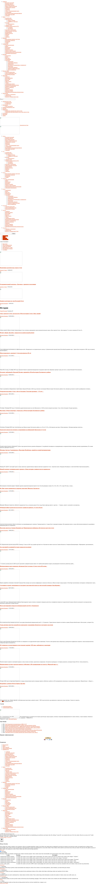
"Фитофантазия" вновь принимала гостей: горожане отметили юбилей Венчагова (23, 730)
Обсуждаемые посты (7, 245)
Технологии (5, 93)
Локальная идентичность (10, 53)
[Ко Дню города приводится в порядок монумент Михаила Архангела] (10, 503)
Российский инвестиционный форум (13, 13)
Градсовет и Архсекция (10, 29)
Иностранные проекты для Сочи (12, 39)
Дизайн (7, 42)
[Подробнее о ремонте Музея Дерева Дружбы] (10, 699)
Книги (6, 56)
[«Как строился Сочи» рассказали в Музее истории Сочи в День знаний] (10, 329)
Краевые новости (9, 4)
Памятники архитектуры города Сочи (13, 110)
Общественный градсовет (11, 31)
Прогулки (7, 58)
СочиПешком (8, 12)
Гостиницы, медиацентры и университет (17, 65)
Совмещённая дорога (10, 83)
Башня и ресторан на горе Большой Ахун (12, 301)
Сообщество (5, 43)
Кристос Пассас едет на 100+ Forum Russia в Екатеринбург (18, 728)
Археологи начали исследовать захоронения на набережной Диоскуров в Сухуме (23, 429)
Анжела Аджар (3, 270)
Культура (7, 22)
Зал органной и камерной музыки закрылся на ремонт (15, 547)
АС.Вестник (8, 103)
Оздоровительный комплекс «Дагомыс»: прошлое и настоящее (18, 284)
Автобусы (7, 76)
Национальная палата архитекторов (13, 52)
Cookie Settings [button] (3, 837)
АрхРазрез (7, 9)
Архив (4, 115)
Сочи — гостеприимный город (12, 11)
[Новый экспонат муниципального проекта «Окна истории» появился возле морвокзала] (10, 484)
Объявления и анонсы (10, 7)
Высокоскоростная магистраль (12, 85)
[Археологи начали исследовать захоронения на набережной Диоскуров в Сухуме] (10, 445)
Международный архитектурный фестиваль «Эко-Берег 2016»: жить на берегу (22, 727)
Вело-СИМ (7, 79)
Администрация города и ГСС (12, 26)
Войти (4, 746)
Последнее (5, 243)
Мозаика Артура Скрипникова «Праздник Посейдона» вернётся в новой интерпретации (25, 450)
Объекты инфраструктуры (14, 68)
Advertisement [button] (3, 876)
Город (4, 16)
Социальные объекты (12, 67)
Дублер (6, 82)
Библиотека (5, 105)
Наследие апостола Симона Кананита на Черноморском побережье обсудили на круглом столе (27, 528)
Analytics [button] (2, 872)
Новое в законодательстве (11, 6)
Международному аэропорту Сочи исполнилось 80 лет (15, 353)
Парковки (7, 88)
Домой (1, 311)
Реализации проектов (10, 40)
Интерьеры (7, 41)
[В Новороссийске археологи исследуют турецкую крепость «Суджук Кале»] (10, 523)
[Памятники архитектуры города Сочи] (11, 265)
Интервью (7, 48)
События (5, 1)
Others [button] (1, 879)
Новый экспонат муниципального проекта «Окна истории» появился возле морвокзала (25, 469)
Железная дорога (9, 78)
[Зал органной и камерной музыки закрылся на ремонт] (10, 562)
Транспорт (5, 75)
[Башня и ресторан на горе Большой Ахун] (11, 298)
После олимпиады (12, 69)
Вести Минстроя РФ (9, 5)
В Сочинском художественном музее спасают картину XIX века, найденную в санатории (25, 645)
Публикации (8, 59)
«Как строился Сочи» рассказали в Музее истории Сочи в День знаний (20, 313)
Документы (10, 28)
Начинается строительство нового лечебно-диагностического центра (20, 725)
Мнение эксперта (9, 49)
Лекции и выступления (10, 51)
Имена (6, 46)
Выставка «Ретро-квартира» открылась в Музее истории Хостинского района (22, 410)
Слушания (10, 27)
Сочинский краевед (7, 706)
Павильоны (10, 66)
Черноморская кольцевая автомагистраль (14, 92)
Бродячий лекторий (9, 2)
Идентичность (11, 23)
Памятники (5, 109)
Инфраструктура (9, 33)
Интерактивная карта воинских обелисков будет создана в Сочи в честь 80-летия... (23, 566)
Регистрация (5, 744)
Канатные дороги (9, 90)
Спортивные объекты (13, 62)
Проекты (5, 38)
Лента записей (6, 747)
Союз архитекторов (9, 45)
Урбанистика (8, 95)
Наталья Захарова (4, 303)
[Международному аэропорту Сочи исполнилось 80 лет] (10, 368)
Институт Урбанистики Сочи (11, 96)
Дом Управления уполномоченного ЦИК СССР (16, 724)
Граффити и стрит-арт (13, 21)
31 (3, 701)
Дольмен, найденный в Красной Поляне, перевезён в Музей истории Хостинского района (25, 372)
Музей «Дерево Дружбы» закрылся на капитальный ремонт (17, 332)
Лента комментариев (7, 748)
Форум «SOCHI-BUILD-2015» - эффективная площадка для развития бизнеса (22, 726)
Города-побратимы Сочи (10, 73)
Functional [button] (2, 865)
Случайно (5, 249)
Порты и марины (9, 89)
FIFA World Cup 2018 (10, 14)
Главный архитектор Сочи (8, 107)
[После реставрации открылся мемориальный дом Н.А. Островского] (10, 621)
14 (0, 271)
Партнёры (5, 114)
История (4, 54)
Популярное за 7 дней (7, 247)
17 (0, 304)
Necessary (4, 851)
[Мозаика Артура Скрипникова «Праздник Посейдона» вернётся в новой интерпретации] (10, 465)
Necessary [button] (2, 850)
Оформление (11, 63)
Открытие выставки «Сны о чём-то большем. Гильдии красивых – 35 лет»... (22, 391)
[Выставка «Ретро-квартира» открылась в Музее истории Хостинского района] (10, 426)
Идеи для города (9, 106)
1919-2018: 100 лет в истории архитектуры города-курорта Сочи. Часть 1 (21, 732)
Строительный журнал (8, 707)
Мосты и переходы (9, 87)
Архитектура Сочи (7, 101)
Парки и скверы (11, 20)
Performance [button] (2, 868)
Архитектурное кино (10, 72)
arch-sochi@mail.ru (13, 719)
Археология (8, 55)
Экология (7, 36)
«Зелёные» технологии (10, 94)
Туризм (6, 35)
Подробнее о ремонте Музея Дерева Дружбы (12, 683)
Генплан (4, 108)
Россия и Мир (6, 71)
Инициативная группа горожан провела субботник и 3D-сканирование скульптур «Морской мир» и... (29, 664)
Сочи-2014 (7, 60)
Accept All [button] (9, 837)
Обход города (8, 81)
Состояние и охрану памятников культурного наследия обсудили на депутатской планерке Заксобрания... (30, 585)
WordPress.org (6, 749)
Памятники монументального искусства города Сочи (17, 112)
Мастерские (8, 47)
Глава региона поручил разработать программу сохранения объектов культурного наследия (26, 625)
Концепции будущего (10, 74)
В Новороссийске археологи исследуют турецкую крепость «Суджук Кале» (21, 507)
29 (1, 701)
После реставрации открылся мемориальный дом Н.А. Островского (19, 605)
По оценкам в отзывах (8, 248)
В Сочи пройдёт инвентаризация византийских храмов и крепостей (20, 731)
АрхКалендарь (8, 102)
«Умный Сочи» (8, 25)
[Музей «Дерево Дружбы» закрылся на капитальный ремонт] (10, 348)
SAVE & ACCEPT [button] (4, 883)
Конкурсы (7, 8)
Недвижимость (8, 32)
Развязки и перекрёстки (10, 86)
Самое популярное (7, 246)
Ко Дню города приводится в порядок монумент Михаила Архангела (19, 488)
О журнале (5, 113)
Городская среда (8, 19)
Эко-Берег (7, 15)
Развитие (7, 34)
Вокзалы (7, 80)
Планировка (10, 61)
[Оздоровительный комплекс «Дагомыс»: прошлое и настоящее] (11, 281)
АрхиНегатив (8, 18)
